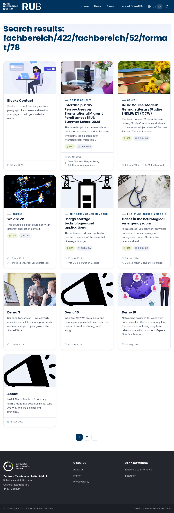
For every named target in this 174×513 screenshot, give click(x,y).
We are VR (15, 219)
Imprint (77, 475)
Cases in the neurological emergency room (143, 221)
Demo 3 (13, 312)
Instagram (130, 475)
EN (159, 6)
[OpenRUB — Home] (22, 6)
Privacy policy (81, 481)
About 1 (13, 394)
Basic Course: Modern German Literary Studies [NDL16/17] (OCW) (142, 109)
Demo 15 (72, 312)
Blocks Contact (20, 100)
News (97, 6)
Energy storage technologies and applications (79, 223)
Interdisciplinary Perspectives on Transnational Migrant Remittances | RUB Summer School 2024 (84, 113)
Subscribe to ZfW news (138, 469)
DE (154, 6)
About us (78, 469)
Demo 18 (129, 312)
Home (85, 6)
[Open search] (167, 6)
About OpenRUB (132, 6)
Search (111, 6)
